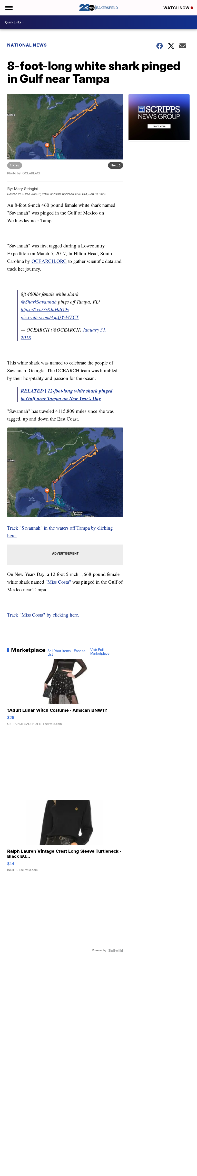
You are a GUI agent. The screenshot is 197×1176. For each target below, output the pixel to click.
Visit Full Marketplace (100, 651)
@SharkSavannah (39, 301)
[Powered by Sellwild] (115, 950)
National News (27, 45)
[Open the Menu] (8, 7)
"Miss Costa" (58, 581)
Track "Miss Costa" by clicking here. (43, 614)
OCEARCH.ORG (49, 261)
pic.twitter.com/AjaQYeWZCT (50, 317)
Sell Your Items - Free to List (66, 652)
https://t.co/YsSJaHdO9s (45, 309)
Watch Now (177, 7)
